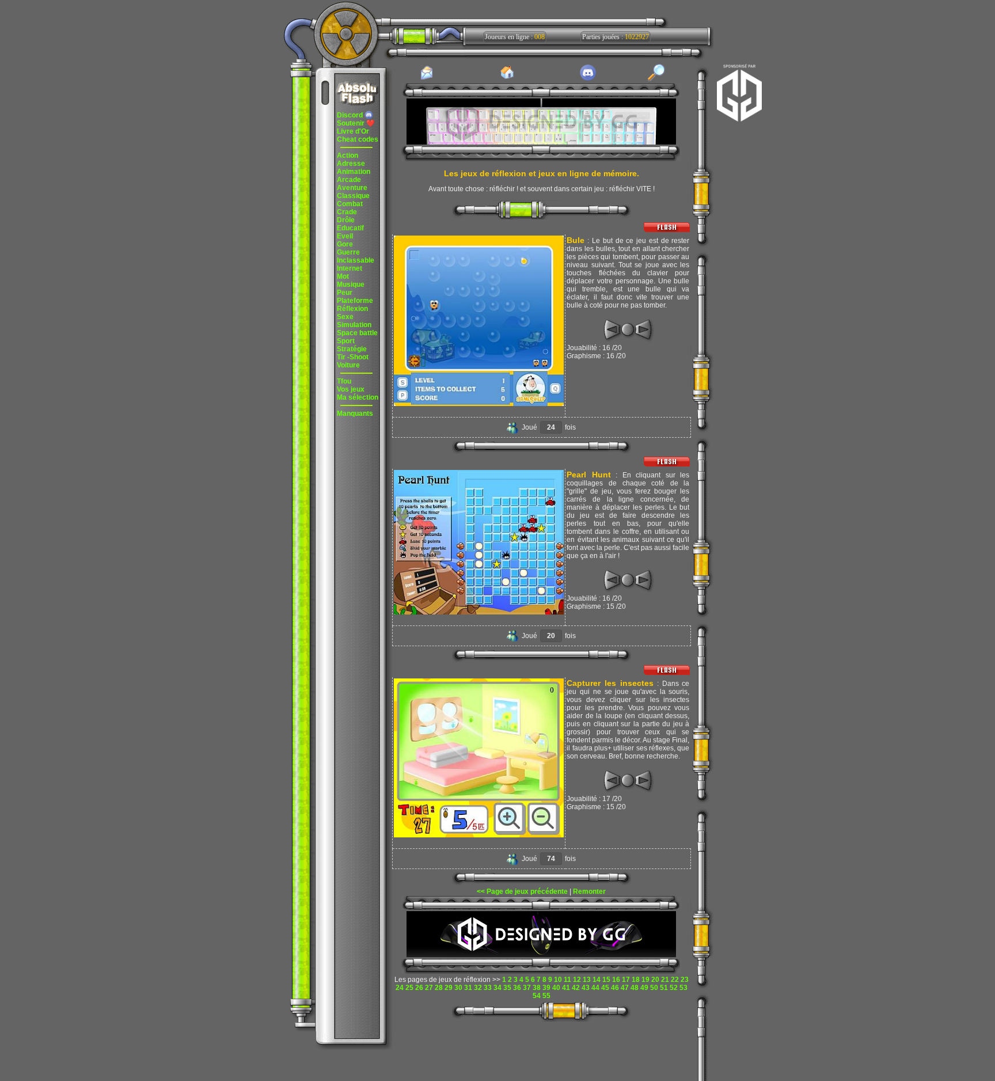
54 (537, 996)
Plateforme (355, 301)
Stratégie (352, 349)
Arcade (349, 180)
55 (546, 996)
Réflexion (352, 309)
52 (674, 988)
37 (527, 988)
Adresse (351, 164)
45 (605, 988)
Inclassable (355, 260)
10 (558, 980)
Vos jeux (350, 389)
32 (478, 988)
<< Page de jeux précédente (522, 891)
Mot (343, 276)
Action (347, 155)
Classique (353, 196)
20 (655, 980)
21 (665, 980)
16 (616, 980)
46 (615, 988)
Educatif (350, 228)
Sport (346, 341)
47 (625, 988)
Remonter (589, 891)
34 (497, 988)
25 (409, 988)
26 (419, 988)
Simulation (354, 325)
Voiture (348, 365)
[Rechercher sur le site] (656, 79)
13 (587, 980)
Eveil (345, 236)
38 (537, 988)
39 (546, 988)
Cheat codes (357, 139)
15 (606, 980)
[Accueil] (507, 78)
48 (635, 988)
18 (636, 980)
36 (517, 988)
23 (685, 980)
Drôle (346, 220)
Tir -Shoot (353, 357)
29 (449, 988)
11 (567, 980)
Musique (350, 284)
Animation (353, 172)
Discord (350, 115)
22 (675, 980)
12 (577, 980)
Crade (347, 212)
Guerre (348, 252)
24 (400, 988)
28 (439, 988)
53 (683, 988)
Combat (350, 204)
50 (654, 988)
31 (468, 988)
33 (488, 988)
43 (586, 988)
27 (429, 988)
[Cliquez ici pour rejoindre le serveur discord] (588, 79)
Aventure (352, 188)
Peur (344, 293)
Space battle (357, 333)
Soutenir (356, 123)
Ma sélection (357, 397)
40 (556, 988)
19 (645, 980)
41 (566, 988)
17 (626, 980)
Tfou (344, 381)
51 (664, 988)
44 (595, 988)
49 (644, 988)
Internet (349, 268)
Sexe (345, 317)
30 (458, 988)
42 (576, 988)
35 (507, 988)
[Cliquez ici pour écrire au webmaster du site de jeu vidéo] (427, 79)
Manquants (355, 413)
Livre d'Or (353, 131)
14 (597, 980)
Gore (345, 244)
